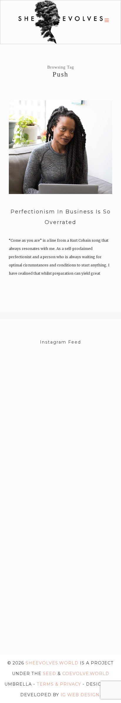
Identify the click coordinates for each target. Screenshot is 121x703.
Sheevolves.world (52, 663)
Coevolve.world (85, 673)
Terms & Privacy (59, 684)
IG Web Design (80, 694)
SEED (49, 673)
